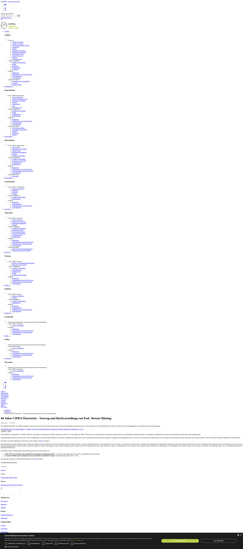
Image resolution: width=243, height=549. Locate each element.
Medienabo (15, 133)
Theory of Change (17, 44)
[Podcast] (5, 8)
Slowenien (8, 358)
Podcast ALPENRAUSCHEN (21, 250)
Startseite (7, 410)
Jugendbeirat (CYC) (18, 54)
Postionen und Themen (19, 161)
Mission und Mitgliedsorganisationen (23, 263)
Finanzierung (16, 104)
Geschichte (15, 47)
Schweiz (7, 252)
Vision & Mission (17, 97)
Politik (14, 64)
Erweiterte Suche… (7, 18)
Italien (6, 336)
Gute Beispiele (16, 78)
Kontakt (14, 57)
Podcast (14, 135)
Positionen (15, 66)
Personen (15, 192)
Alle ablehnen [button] (218, 541)
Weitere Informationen (77, 540)
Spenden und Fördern (18, 156)
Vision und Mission (18, 189)
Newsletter (15, 176)
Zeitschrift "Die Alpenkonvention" (22, 249)
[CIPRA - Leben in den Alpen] (10, 1)
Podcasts (14, 83)
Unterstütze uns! (17, 59)
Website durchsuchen (7, 13)
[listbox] (238, 535)
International (8, 86)
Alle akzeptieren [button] (180, 541)
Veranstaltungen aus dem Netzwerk (22, 171)
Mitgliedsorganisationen (19, 52)
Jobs (13, 106)
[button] (80, 547)
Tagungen (15, 69)
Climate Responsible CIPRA (20, 45)
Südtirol (7, 285)
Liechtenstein (9, 178)
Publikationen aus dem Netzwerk (22, 74)
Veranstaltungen (17, 76)
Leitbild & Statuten (18, 42)
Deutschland (8, 136)
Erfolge (14, 49)
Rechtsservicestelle (17, 230)
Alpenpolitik (5, 477)
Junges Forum (16, 150)
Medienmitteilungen (7, 515)
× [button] (241, 535)
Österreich (8, 209)
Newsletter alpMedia (18, 128)
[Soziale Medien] (5, 10)
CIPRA (7, 31)
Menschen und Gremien (19, 149)
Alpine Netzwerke (17, 56)
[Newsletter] (5, 5)
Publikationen (16, 68)
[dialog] (121, 541)
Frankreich (8, 313)
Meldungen (15, 73)
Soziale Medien (16, 85)
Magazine (4, 504)
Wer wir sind (16, 147)
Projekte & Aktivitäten (19, 62)
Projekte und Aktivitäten (19, 275)
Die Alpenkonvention (18, 232)
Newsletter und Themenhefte (21, 81)
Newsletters (4, 501)
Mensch (11, 477)
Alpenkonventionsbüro (19, 228)
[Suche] (18, 16)
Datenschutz (4, 532)
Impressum (4, 528)
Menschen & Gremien (18, 50)
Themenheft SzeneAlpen (19, 129)
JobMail (14, 131)
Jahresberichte (16, 116)
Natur (15, 477)
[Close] (5, 39)
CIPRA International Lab (19, 99)
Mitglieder (15, 190)
